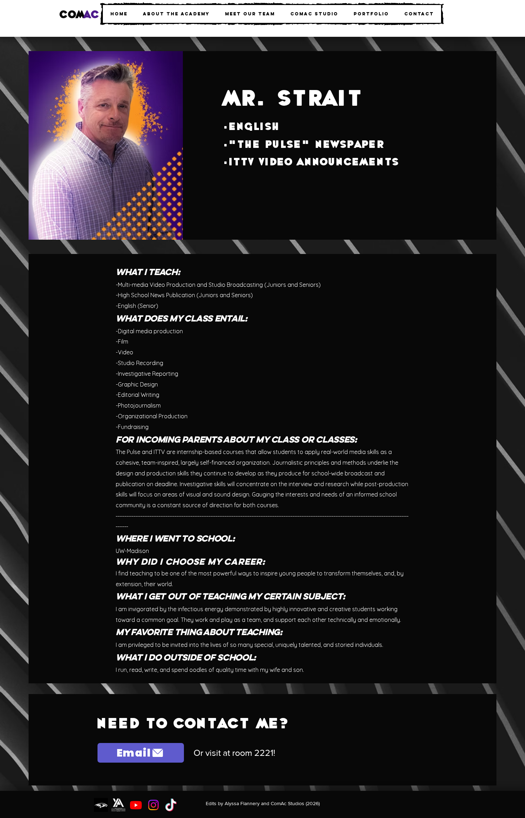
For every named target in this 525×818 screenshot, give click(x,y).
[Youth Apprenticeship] (118, 805)
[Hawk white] (101, 805)
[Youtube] (136, 805)
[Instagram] (153, 805)
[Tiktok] (171, 805)
